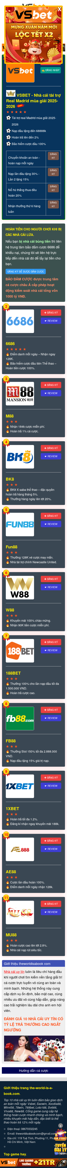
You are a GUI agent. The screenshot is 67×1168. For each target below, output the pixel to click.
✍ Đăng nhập (51, 70)
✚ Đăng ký (51, 312)
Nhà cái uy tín (14, 971)
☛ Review (51, 320)
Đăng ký (53, 155)
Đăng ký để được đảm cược (25, 271)
